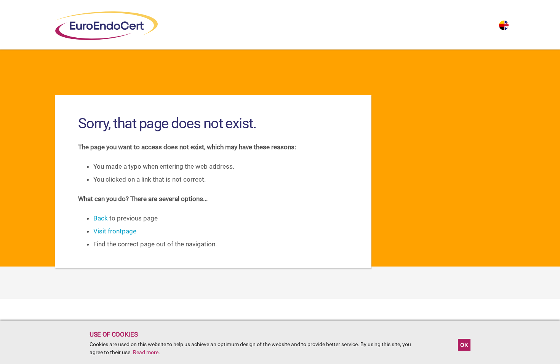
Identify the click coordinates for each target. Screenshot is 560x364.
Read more (145, 352)
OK (464, 345)
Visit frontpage (114, 231)
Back (100, 218)
